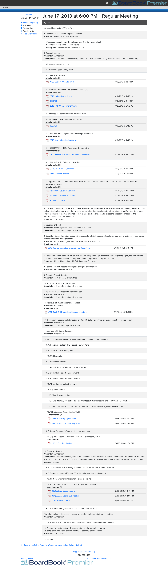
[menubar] (84, 3)
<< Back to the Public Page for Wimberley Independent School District (51, 545)
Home (5, 7)
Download (27, 14)
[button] (107, 3)
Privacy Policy (27, 558)
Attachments (28, 31)
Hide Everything (30, 34)
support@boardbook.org (84, 551)
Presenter (27, 25)
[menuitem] (107, 3)
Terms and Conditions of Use (98, 558)
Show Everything (30, 22)
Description (28, 28)
